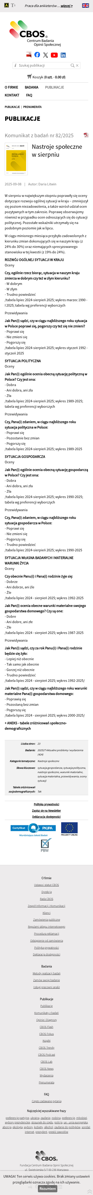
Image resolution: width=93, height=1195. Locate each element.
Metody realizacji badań (46, 973)
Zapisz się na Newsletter (46, 811)
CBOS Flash (46, 1027)
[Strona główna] (35, 30)
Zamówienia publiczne (46, 920)
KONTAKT (12, 95)
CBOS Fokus (46, 1034)
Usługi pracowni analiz (46, 987)
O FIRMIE (11, 87)
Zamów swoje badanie (46, 980)
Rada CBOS (46, 899)
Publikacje (46, 1006)
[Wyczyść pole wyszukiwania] (78, 64)
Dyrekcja (47, 892)
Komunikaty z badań (46, 1013)
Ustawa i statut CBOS (46, 885)
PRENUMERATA (32, 107)
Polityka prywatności (46, 804)
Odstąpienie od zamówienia (46, 941)
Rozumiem (48, 1188)
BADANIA (31, 87)
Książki (47, 1041)
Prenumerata (46, 1082)
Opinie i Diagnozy (46, 1020)
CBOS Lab (46, 1062)
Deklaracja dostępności (46, 817)
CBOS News (46, 1069)
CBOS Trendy (46, 1048)
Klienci (47, 913)
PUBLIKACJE (12, 107)
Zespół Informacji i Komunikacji (46, 906)
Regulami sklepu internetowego (46, 927)
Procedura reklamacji (46, 934)
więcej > (66, 5)
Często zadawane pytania (46, 1101)
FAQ (29, 95)
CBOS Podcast (46, 1055)
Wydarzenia (46, 1075)
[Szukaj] (73, 64)
